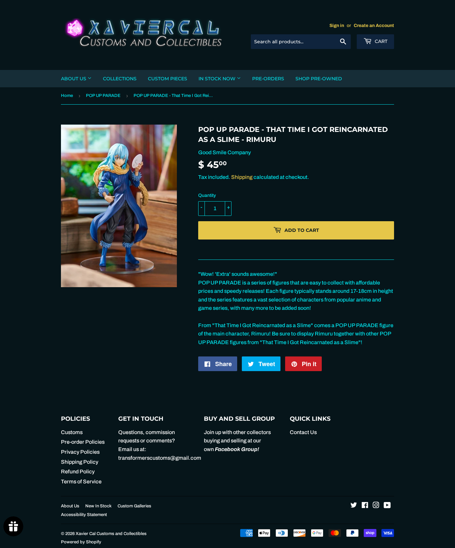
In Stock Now (218, 79)
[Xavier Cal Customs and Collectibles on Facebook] (364, 506)
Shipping (241, 177)
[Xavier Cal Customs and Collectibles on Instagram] (376, 506)
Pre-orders (268, 79)
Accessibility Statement (84, 514)
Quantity (207, 195)
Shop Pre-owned (318, 79)
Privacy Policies (80, 452)
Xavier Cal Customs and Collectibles (111, 533)
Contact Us (303, 432)
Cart (380, 41)
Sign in (336, 25)
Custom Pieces (167, 79)
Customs (72, 432)
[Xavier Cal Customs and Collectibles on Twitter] (353, 506)
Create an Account (374, 25)
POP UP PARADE (103, 95)
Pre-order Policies (83, 442)
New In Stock (98, 506)
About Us (74, 79)
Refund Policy (78, 471)
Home (67, 95)
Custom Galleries (134, 506)
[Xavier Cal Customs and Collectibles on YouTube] (387, 506)
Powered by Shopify (81, 542)
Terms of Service (81, 481)
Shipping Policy (79, 462)
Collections (120, 79)
